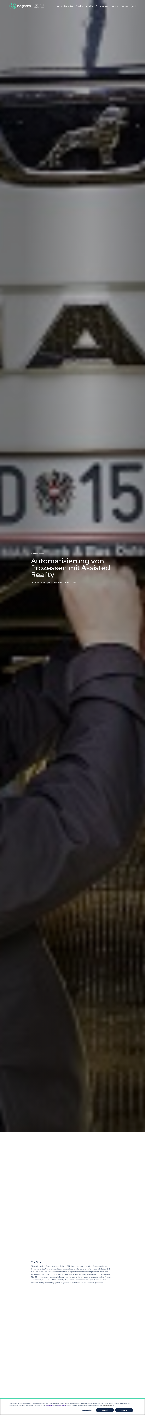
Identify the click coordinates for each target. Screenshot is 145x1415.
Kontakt (124, 6)
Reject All (105, 1410)
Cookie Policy (49, 1405)
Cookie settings (87, 1410)
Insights (89, 6)
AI (97, 6)
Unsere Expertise (65, 6)
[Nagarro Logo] (27, 6)
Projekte (79, 6)
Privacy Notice (61, 1405)
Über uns (104, 6)
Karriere (114, 6)
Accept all (124, 1410)
